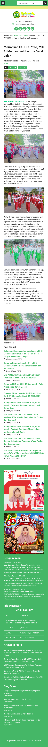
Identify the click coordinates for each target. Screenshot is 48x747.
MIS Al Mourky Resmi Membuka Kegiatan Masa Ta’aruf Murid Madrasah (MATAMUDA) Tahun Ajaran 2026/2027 (24, 453)
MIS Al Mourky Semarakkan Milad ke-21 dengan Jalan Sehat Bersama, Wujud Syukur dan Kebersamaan (23, 441)
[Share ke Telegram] (24, 67)
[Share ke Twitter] (15, 67)
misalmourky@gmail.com (25, 24)
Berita (26, 35)
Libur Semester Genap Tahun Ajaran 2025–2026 (22, 565)
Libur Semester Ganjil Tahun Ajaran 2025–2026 (22, 578)
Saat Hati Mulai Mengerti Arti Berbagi (18, 699)
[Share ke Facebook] (10, 67)
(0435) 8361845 (25, 22)
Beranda (19, 35)
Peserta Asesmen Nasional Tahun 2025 (19, 592)
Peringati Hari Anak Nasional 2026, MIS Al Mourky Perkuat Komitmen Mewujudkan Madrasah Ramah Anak (22, 429)
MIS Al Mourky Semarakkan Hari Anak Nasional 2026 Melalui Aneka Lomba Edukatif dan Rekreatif (24, 417)
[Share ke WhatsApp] (20, 67)
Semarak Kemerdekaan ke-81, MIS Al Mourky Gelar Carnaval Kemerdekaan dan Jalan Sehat (22, 366)
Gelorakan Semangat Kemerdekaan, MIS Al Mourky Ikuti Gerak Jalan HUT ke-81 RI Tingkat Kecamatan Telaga (23, 354)
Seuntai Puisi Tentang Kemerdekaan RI (18, 714)
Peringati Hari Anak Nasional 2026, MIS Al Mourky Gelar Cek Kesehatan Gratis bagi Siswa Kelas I (22, 405)
